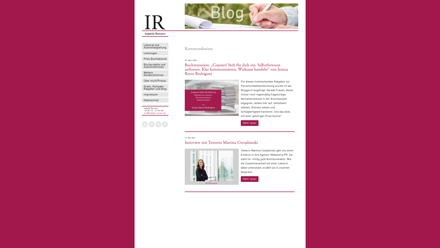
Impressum (151, 94)
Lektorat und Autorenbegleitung (155, 46)
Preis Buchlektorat (155, 59)
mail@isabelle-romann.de (155, 113)
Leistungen (150, 53)
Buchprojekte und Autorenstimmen (154, 66)
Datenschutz (151, 100)
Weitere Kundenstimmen (154, 74)
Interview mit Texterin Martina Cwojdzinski (221, 142)
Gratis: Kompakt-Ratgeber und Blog (155, 87)
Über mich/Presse (155, 81)
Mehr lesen (249, 123)
